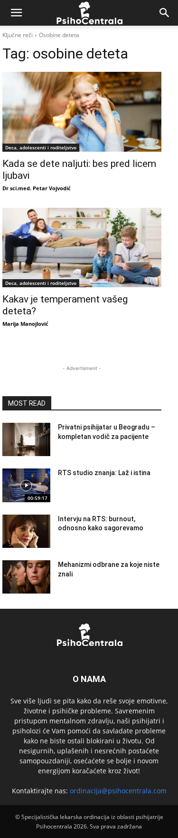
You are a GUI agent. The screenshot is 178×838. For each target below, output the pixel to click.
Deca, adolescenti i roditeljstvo (40, 147)
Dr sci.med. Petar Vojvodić (36, 188)
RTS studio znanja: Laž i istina (104, 473)
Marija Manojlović (25, 323)
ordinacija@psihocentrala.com (118, 790)
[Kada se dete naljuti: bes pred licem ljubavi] (81, 112)
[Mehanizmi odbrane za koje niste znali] (26, 577)
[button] (16, 13)
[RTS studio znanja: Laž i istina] (26, 485)
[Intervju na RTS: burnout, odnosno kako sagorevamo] (26, 531)
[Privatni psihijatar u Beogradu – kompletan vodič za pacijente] (26, 439)
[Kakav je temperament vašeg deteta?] (81, 248)
